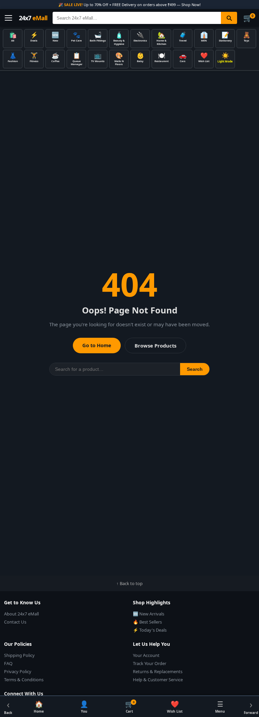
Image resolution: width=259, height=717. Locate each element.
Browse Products (155, 345)
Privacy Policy (17, 671)
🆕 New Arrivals (148, 614)
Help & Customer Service (158, 680)
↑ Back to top (129, 583)
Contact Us (15, 622)
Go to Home (96, 345)
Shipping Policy (19, 655)
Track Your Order (149, 663)
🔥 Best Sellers (147, 622)
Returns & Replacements (157, 671)
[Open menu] (8, 18)
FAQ (8, 663)
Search (195, 369)
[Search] (229, 18)
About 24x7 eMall (21, 614)
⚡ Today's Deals (150, 630)
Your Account (146, 655)
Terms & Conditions (24, 680)
